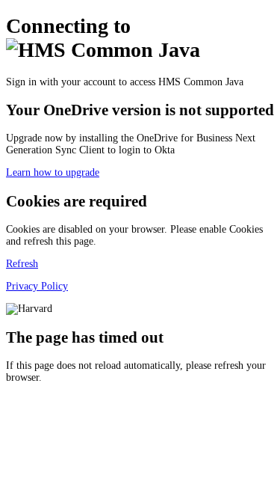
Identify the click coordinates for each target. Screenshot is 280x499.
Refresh (22, 263)
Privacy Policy (37, 286)
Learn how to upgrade (52, 172)
